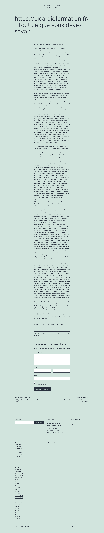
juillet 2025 (17, 459)
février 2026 (18, 444)
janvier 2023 (18, 518)
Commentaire (38, 352)
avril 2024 (17, 487)
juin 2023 (17, 508)
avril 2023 (17, 512)
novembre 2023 (19, 498)
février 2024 (18, 491)
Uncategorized (67, 333)
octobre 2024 (18, 477)
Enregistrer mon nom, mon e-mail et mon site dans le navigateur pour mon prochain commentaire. (53, 383)
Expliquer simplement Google (54, 423)
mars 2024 (17, 489)
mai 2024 (17, 485)
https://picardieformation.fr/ (55, 44)
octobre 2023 (18, 500)
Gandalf (37, 335)
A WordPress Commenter (76, 423)
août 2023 (17, 504)
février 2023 (18, 516)
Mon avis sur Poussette (53, 430)
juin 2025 (17, 461)
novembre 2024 (19, 475)
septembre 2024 (19, 479)
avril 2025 (17, 465)
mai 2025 (17, 463)
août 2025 (17, 456)
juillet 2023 (17, 506)
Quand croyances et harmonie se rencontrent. (55, 433)
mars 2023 (17, 514)
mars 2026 (17, 442)
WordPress (86, 526)
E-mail (55, 367)
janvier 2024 (18, 493)
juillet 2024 (17, 481)
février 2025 (18, 469)
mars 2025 (17, 467)
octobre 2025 (18, 452)
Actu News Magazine (52, 5)
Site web (36, 375)
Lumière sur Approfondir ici (54, 425)
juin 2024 (17, 483)
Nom (35, 367)
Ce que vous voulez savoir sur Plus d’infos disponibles (56, 427)
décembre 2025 (19, 448)
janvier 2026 (18, 446)
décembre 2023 (19, 496)
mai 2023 (17, 510)
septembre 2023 (19, 502)
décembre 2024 (19, 473)
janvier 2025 (18, 471)
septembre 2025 (19, 454)
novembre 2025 (19, 450)
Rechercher (18, 419)
